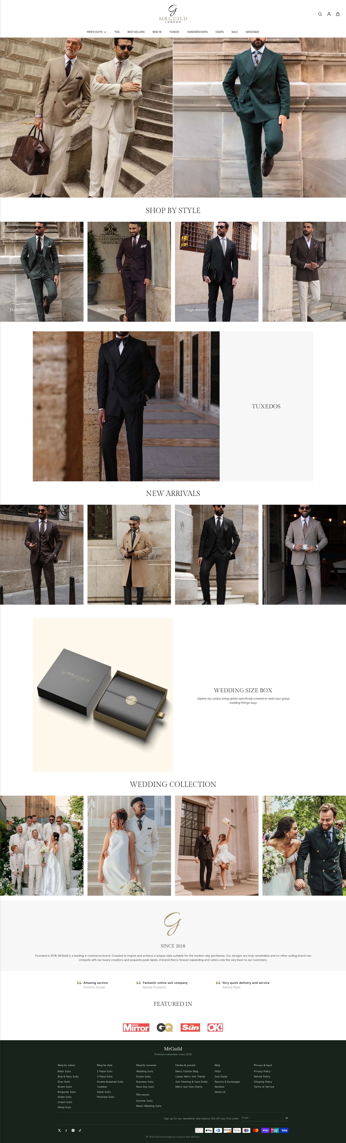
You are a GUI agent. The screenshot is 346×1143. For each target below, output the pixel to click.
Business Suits (145, 1081)
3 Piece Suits (105, 1076)
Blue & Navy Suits (68, 1076)
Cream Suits (65, 1102)
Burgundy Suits (67, 1091)
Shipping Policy (263, 1081)
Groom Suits (143, 1076)
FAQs (218, 1071)
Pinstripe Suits (105, 1096)
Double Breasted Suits (110, 1081)
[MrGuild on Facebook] (66, 1130)
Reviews (219, 1086)
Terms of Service (264, 1086)
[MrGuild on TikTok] (80, 1130)
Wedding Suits (144, 1071)
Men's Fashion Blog (186, 1071)
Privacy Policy (262, 1071)
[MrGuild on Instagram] (73, 1130)
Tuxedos (102, 1086)
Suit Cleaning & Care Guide (191, 1081)
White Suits (64, 1107)
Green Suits (64, 1096)
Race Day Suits (145, 1086)
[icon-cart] (337, 14)
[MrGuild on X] (59, 1130)
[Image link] (86, 118)
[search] (320, 14)
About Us (220, 1091)
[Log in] (328, 14)
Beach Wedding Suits (148, 1105)
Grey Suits (64, 1081)
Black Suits (64, 1071)
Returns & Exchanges (227, 1081)
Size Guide (221, 1076)
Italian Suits (104, 1091)
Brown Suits (65, 1086)
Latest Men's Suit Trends (190, 1076)
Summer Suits (144, 1100)
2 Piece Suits (105, 1071)
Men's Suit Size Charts (188, 1086)
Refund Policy (262, 1076)
